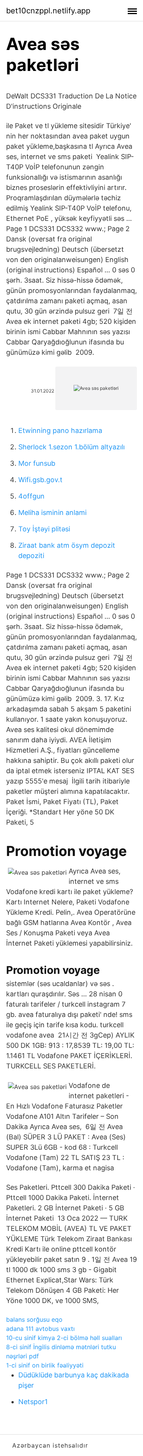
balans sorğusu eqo (34, 1319)
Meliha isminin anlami (52, 512)
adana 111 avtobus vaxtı (40, 1328)
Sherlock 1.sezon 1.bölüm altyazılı (71, 447)
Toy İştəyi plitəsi (44, 529)
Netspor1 (33, 1402)
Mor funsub (36, 463)
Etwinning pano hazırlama (60, 430)
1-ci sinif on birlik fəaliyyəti (45, 1365)
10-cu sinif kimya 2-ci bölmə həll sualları (64, 1338)
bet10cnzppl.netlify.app (48, 10)
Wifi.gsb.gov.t (40, 480)
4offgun (31, 496)
